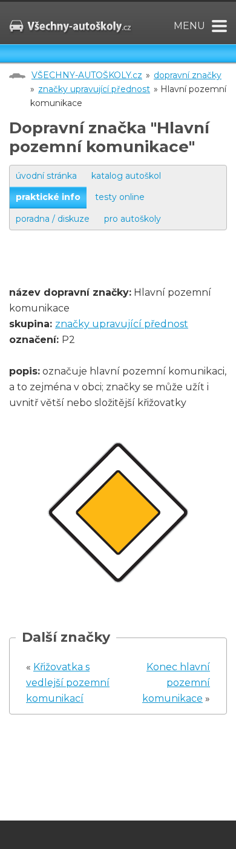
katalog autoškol (126, 175)
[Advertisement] (122, 270)
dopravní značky (187, 75)
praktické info (48, 196)
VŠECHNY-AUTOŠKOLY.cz (86, 75)
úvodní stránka (46, 175)
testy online (120, 196)
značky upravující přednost (94, 89)
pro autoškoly (132, 218)
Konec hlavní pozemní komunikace (176, 682)
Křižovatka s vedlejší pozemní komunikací (68, 682)
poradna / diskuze (53, 218)
